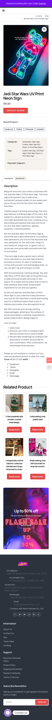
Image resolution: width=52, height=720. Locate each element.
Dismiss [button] (42, 3)
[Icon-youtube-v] (24, 614)
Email (40, 333)
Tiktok (13, 367)
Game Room (26, 142)
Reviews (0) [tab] (20, 178)
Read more (14, 429)
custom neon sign (29, 150)
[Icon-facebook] (15, 614)
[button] (3, 10)
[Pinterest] (33, 614)
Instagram (14, 370)
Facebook (14, 364)
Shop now (26, 525)
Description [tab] (8, 178)
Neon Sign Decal (33, 153)
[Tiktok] (38, 614)
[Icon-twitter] (19, 614)
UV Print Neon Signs (35, 147)
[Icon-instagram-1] (29, 614)
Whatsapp (14, 376)
